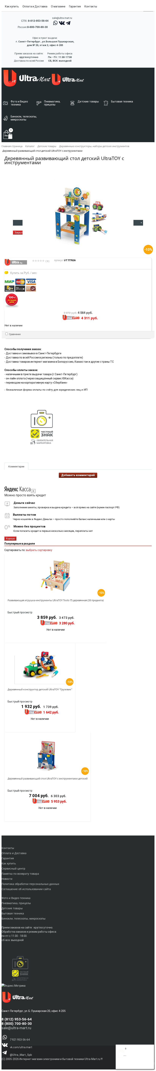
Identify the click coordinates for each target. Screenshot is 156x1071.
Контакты (90, 6)
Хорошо (10, 538)
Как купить (12, 6)
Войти (122, 1065)
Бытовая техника (13, 913)
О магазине (58, 6)
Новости (7, 879)
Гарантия (75, 6)
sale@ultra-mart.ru (62, 18)
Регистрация (133, 1065)
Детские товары (12, 908)
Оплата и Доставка (34, 6)
